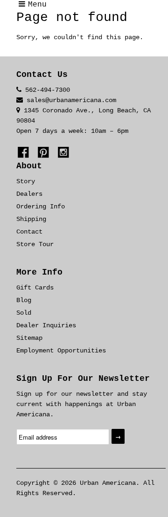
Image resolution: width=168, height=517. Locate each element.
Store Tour (35, 244)
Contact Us (42, 74)
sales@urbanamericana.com (71, 100)
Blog (23, 300)
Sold (23, 313)
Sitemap (29, 338)
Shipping (31, 219)
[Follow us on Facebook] (25, 154)
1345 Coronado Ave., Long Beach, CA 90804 (83, 115)
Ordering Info (40, 206)
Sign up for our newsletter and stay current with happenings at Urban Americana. (81, 404)
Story (25, 181)
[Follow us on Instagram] (65, 154)
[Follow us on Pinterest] (45, 154)
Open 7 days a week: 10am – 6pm (72, 131)
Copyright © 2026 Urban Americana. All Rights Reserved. (85, 488)
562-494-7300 (47, 90)
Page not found (71, 17)
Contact (29, 231)
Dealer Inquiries (46, 325)
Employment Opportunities (61, 350)
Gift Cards (35, 287)
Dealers (29, 194)
